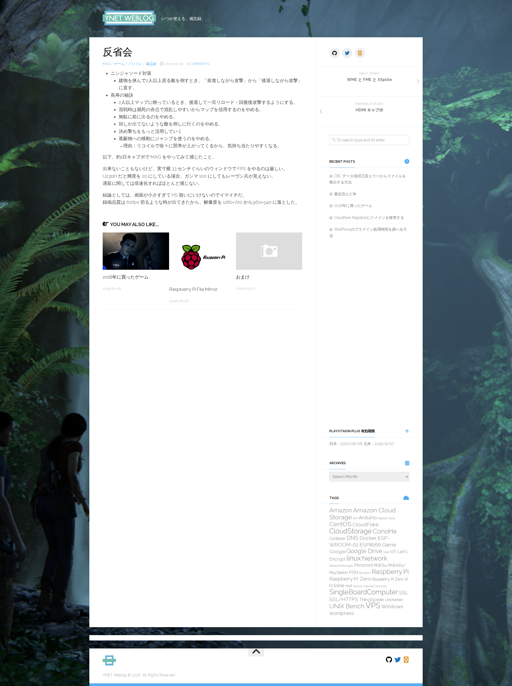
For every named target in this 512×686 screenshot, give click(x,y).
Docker (368, 538)
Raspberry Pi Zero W (390, 579)
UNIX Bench (347, 606)
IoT (393, 551)
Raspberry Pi (390, 571)
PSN (353, 572)
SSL (403, 592)
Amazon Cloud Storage (362, 514)
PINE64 (380, 565)
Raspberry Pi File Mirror (193, 289)
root (348, 585)
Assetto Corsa (386, 518)
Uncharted (394, 599)
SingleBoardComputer (363, 592)
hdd (386, 552)
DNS (352, 537)
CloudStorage (350, 531)
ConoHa (385, 531)
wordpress (341, 613)
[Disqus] (203, 387)
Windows (392, 606)
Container (337, 538)
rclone (336, 585)
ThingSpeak (371, 599)
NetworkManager (341, 565)
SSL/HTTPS (343, 599)
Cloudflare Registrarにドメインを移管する (369, 217)
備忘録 (151, 64)
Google (337, 551)
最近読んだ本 (345, 194)
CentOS (340, 524)
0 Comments (198, 64)
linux (354, 558)
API (355, 518)
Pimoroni (363, 565)
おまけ (243, 277)
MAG (106, 64)
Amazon (340, 510)
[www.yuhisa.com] (360, 53)
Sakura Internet (363, 586)
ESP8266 (370, 545)
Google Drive (364, 551)
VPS (373, 605)
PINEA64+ (396, 565)
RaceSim (365, 572)
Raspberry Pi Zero (350, 579)
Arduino (368, 517)
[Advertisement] (369, 335)
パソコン (135, 64)
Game (389, 545)
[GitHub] (334, 53)
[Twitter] (347, 53)
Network (374, 558)
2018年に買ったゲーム (126, 277)
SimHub (380, 586)
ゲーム (119, 64)
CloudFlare (366, 524)
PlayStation (338, 572)
